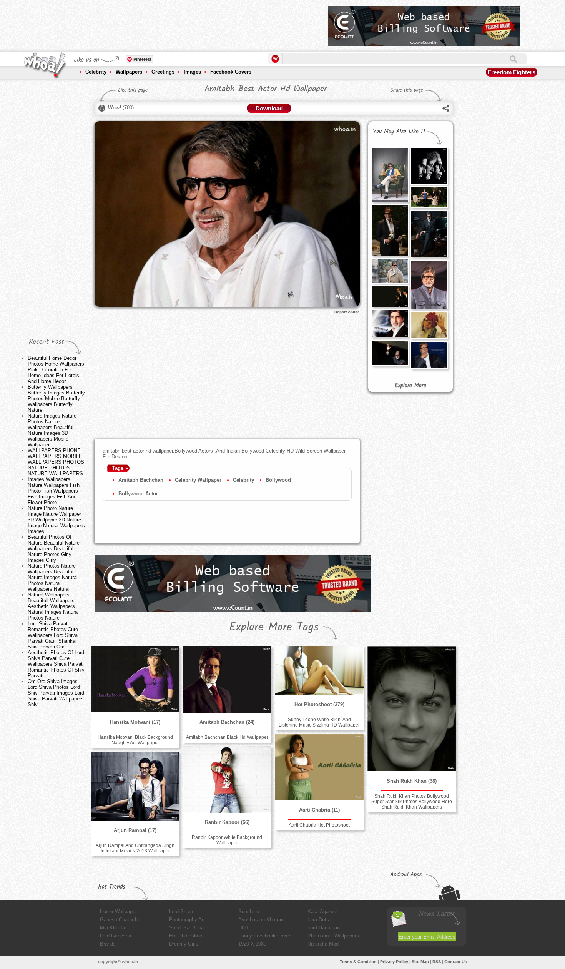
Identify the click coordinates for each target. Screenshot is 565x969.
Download (269, 108)
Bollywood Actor (138, 493)
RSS (436, 961)
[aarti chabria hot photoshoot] (319, 767)
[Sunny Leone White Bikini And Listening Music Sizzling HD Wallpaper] (319, 670)
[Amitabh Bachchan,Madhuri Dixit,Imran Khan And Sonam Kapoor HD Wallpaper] (429, 197)
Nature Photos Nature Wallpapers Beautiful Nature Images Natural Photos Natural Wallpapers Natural (53, 577)
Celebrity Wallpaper (198, 480)
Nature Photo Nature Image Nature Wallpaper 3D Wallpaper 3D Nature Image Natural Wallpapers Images (56, 519)
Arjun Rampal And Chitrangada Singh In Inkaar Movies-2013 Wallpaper (135, 848)
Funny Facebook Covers (265, 936)
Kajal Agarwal (322, 911)
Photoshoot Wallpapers (333, 936)
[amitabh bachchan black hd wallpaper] (227, 679)
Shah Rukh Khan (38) (412, 781)
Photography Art (187, 919)
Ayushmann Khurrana (262, 919)
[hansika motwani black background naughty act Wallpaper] (135, 679)
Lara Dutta (319, 919)
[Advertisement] (182, 23)
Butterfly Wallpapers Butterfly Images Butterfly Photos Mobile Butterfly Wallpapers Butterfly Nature (56, 398)
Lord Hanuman (323, 928)
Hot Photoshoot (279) (319, 704)
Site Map (420, 961)
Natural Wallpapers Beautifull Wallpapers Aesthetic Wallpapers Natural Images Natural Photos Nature (53, 606)
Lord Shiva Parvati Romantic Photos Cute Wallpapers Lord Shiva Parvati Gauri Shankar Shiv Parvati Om (53, 635)
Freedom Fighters (511, 72)
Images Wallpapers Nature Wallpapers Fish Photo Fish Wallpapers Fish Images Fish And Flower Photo (54, 490)
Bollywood (278, 480)
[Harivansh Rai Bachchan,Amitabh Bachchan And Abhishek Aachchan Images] (429, 166)
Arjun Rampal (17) (135, 830)
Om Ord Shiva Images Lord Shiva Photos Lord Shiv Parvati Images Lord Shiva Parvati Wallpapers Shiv (56, 692)
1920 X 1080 (252, 944)
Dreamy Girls (183, 944)
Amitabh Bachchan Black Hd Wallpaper (227, 737)
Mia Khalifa (112, 928)
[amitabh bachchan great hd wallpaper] (390, 353)
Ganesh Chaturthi (119, 919)
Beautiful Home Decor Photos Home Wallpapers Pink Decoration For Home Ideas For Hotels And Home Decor (56, 369)
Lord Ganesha (115, 936)
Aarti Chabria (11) (319, 810)
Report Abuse (347, 312)
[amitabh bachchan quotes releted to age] (429, 355)
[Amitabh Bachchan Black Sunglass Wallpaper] (390, 270)
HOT (243, 928)
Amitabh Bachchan (140, 480)
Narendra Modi (323, 944)
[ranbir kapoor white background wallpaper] (227, 779)
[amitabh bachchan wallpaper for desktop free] (390, 323)
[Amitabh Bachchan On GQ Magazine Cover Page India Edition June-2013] (429, 234)
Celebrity (95, 72)
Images (192, 72)
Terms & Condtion (358, 961)
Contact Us (455, 961)
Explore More (410, 385)
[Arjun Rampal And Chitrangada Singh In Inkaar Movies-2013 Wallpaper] (135, 786)
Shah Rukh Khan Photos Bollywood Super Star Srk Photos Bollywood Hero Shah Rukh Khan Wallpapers (411, 802)
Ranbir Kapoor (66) (227, 822)
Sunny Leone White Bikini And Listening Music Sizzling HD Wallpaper (319, 722)
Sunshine (248, 911)
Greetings (162, 72)
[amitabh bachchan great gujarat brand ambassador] (429, 325)
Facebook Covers (230, 72)
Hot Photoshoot (186, 936)
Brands (108, 944)
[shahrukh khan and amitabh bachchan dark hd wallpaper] (390, 296)
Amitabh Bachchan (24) (226, 722)
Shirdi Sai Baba (186, 928)
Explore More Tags (274, 627)
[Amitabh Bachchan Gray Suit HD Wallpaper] (429, 285)
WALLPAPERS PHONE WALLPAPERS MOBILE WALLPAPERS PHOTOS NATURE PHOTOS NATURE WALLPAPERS (56, 462)
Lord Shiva (181, 911)
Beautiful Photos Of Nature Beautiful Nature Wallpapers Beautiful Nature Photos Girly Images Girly (54, 548)
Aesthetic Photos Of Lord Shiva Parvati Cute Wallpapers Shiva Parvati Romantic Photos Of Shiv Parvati (56, 664)
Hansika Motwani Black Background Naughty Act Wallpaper (135, 740)
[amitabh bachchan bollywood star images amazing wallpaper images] (390, 175)
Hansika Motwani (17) (135, 722)
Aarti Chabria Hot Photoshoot (319, 825)
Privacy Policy (394, 961)
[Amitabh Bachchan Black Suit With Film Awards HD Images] (390, 230)
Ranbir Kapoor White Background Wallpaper (227, 840)
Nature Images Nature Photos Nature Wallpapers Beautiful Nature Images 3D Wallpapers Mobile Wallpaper (52, 430)
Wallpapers (129, 72)
